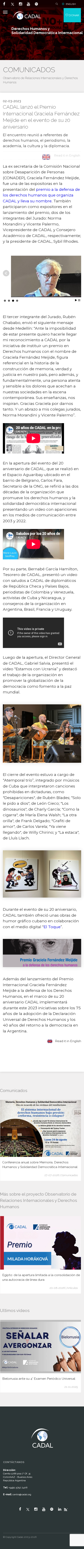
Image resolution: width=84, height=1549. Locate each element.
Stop (79, 300)
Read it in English (67, 1041)
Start (76, 300)
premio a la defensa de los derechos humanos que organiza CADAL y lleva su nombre (41, 195)
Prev (6, 273)
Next (78, 273)
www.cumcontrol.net (8, 1425)
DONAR (73, 15)
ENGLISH (71, 4)
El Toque (52, 927)
